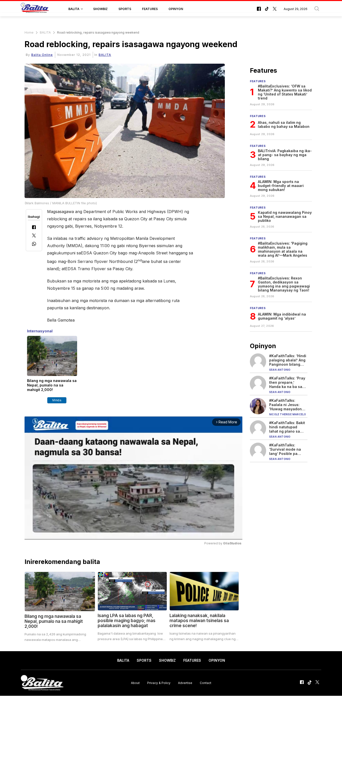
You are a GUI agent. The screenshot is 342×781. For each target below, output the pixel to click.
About (135, 683)
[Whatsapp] (34, 244)
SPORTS (124, 9)
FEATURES (150, 9)
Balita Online (42, 55)
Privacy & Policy (158, 683)
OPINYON (175, 9)
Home (29, 32)
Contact (205, 683)
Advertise (185, 683)
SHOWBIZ (100, 9)
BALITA (73, 9)
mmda (56, 400)
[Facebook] (34, 228)
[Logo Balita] (35, 9)
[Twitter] (34, 236)
